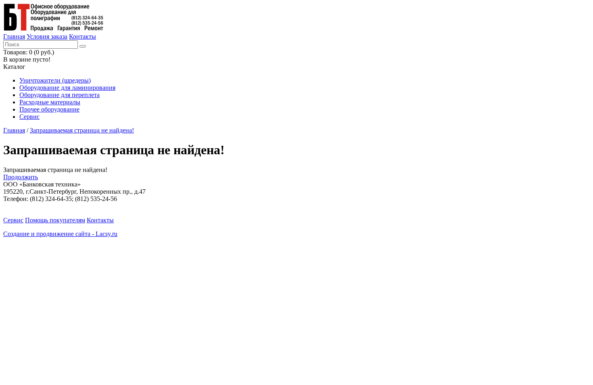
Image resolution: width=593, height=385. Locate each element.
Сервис (29, 116)
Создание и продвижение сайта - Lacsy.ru (60, 233)
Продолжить (20, 177)
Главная (14, 36)
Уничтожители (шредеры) (55, 80)
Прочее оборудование (49, 109)
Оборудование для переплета (59, 94)
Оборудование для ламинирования (67, 87)
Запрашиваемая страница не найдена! (82, 130)
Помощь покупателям (55, 220)
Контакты (82, 36)
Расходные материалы (49, 102)
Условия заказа (47, 36)
